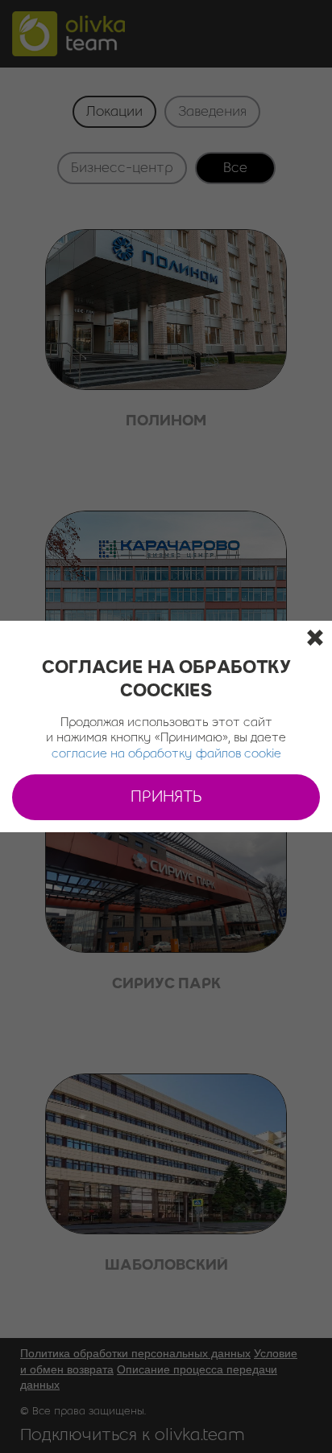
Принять (166, 797)
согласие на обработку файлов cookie (166, 754)
